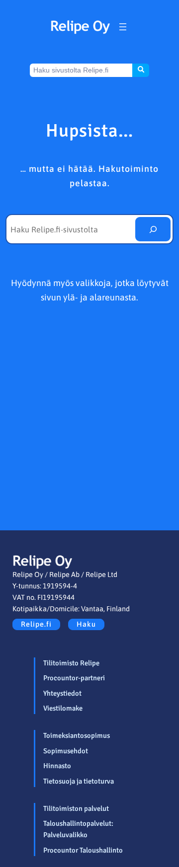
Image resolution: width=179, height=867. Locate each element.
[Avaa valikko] (123, 27)
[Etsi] (153, 229)
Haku (86, 624)
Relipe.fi (36, 624)
